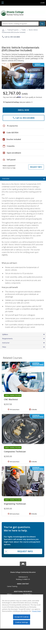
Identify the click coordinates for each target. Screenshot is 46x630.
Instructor (6, 343)
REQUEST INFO (36, 167)
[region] (21, 611)
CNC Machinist (11, 399)
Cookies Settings (21, 622)
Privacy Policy (36, 611)
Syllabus (5, 334)
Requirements (7, 338)
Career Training (12, 586)
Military (9, 594)
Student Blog (27, 594)
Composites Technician (15, 451)
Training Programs (13, 30)
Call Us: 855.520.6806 (11, 37)
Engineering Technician (15, 503)
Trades (24, 30)
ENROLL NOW (23, 110)
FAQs (4, 347)
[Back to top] (23, 572)
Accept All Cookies (22, 617)
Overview (5, 179)
